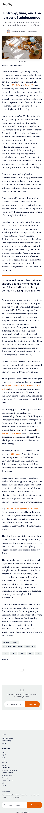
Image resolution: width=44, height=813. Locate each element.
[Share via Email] (30, 653)
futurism (4, 743)
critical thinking (6, 740)
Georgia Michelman (18, 31)
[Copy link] (38, 653)
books (15, 642)
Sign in (4, 755)
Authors (4, 765)
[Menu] (41, 4)
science (6, 642)
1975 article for (22, 508)
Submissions (6, 767)
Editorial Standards (7, 773)
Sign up (4, 752)
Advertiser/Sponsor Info (9, 770)
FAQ (3, 783)
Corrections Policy (7, 775)
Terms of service (7, 780)
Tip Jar (4, 785)
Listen (4, 757)
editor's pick (30, 646)
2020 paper (16, 454)
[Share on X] (5, 653)
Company (5, 778)
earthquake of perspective (12, 646)
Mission (4, 762)
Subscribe (32, 704)
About (3, 760)
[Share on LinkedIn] (22, 653)
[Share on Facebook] (14, 653)
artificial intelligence (8, 738)
